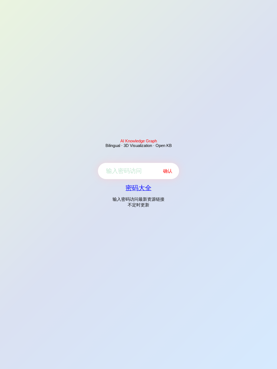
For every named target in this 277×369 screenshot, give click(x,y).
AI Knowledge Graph (138, 141)
